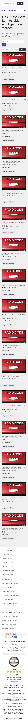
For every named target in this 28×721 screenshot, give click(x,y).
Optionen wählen (8, 79)
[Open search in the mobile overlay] (13, 3)
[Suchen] (4, 45)
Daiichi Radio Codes (8, 570)
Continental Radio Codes (9, 624)
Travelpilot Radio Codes (9, 628)
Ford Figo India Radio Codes (10, 603)
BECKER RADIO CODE (18, 697)
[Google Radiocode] (20, 687)
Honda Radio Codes (8, 599)
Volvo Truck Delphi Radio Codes (11, 612)
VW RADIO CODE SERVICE (14, 699)
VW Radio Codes (7, 579)
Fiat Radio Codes (7, 587)
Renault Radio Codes (8, 591)
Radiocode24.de (8, 11)
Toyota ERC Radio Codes (9, 620)
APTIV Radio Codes (7, 550)
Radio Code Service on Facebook (9, 693)
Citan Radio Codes (7, 566)
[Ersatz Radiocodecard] (10, 687)
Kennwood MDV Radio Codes (10, 616)
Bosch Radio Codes (7, 558)
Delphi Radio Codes (7, 574)
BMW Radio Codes (7, 562)
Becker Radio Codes (8, 554)
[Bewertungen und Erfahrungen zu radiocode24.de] (14, 685)
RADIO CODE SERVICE (8, 697)
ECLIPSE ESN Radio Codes (10, 583)
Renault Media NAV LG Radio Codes (12, 608)
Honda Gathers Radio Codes (10, 595)
